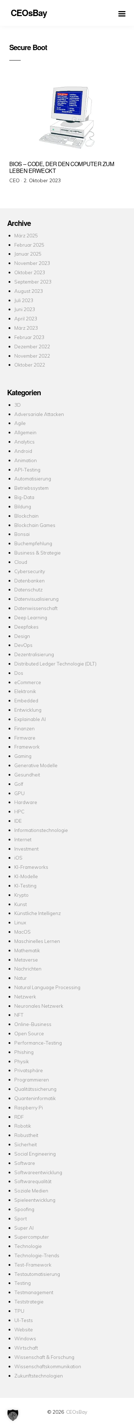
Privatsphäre (28, 1070)
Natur (20, 978)
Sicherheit (25, 1144)
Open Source (29, 1033)
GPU (19, 793)
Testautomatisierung (37, 1274)
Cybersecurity (29, 571)
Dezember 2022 (32, 346)
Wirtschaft (26, 1348)
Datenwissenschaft (36, 608)
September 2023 (32, 282)
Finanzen (24, 728)
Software (24, 1163)
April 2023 (25, 318)
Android (23, 451)
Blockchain (26, 516)
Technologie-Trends (36, 1255)
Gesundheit (27, 774)
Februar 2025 (29, 245)
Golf (18, 784)
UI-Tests (23, 1320)
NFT (19, 1015)
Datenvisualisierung (36, 599)
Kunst (20, 904)
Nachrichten (27, 968)
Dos (18, 673)
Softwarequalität (32, 1181)
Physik (21, 1061)
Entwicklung (27, 710)
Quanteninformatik (35, 1098)
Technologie (28, 1246)
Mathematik (27, 950)
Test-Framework (32, 1265)
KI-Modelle (26, 876)
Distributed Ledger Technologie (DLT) (55, 663)
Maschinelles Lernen (37, 941)
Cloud (20, 562)
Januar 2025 (27, 254)
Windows (25, 1338)
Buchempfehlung (33, 543)
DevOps (23, 645)
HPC (19, 811)
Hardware (25, 802)
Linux (20, 922)
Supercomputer (31, 1237)
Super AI (24, 1228)
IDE (18, 821)
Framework (27, 747)
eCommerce (27, 682)
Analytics (24, 442)
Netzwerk (25, 996)
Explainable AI (30, 719)
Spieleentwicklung (34, 1200)
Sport (20, 1218)
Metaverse (26, 960)
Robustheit (26, 1135)
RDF (19, 1117)
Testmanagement (33, 1292)
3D (17, 405)
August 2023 (28, 291)
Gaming (22, 756)
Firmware (24, 738)
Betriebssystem (31, 488)
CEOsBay (76, 1412)
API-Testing (27, 469)
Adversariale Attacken (39, 414)
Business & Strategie (37, 553)
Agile (20, 423)
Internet (22, 839)
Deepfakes (26, 627)
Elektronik (25, 691)
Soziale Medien (31, 1190)
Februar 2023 (29, 337)
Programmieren (31, 1079)
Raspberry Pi (28, 1107)
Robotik (22, 1126)
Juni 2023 (24, 309)
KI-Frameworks (31, 867)
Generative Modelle (36, 765)
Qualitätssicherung (35, 1089)
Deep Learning (30, 617)
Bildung (22, 506)
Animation (25, 460)
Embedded (26, 700)
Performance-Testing (38, 1043)
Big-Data (24, 497)
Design (22, 636)
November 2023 (32, 263)
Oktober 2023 (29, 272)
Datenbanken (29, 580)
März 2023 (26, 328)
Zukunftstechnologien (38, 1376)
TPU (19, 1311)
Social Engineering (35, 1154)
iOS (18, 858)
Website (23, 1329)
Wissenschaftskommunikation (47, 1366)
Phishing (24, 1052)
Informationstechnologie (41, 830)
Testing (22, 1283)
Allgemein (25, 432)
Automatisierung (32, 478)
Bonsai (22, 534)
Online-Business (32, 1024)
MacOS (22, 932)
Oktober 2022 (29, 365)
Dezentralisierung (34, 654)
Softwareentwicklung (38, 1172)
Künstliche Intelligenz (37, 913)
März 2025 (26, 235)
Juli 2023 (23, 300)
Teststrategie (29, 1301)
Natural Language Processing (47, 987)
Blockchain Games (34, 525)
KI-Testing (25, 885)
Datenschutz (28, 589)
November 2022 (32, 356)
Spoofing (24, 1209)
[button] (13, 1415)
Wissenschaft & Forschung (44, 1357)
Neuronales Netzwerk (38, 1006)
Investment (26, 849)
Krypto (21, 895)
